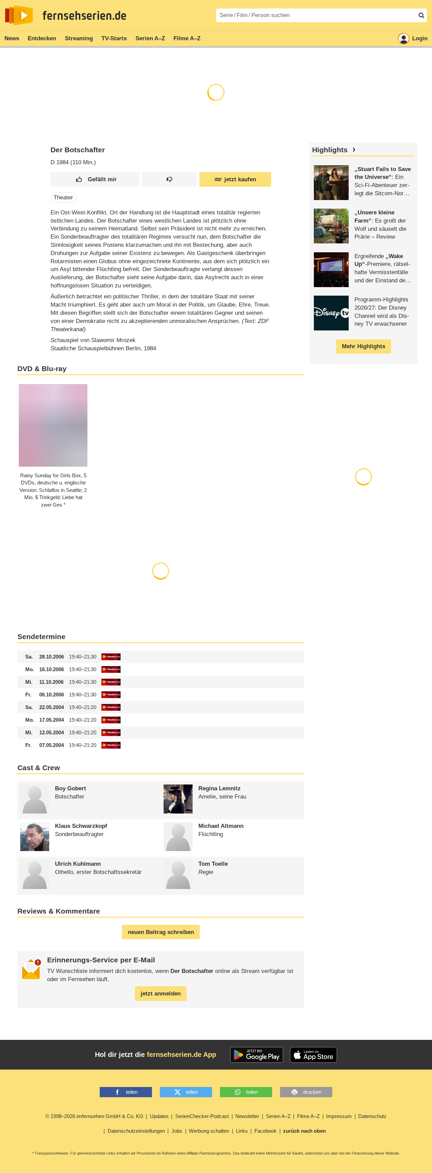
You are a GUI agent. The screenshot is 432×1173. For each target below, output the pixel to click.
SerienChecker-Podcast (202, 1116)
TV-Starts (114, 38)
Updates (159, 1116)
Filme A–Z (186, 38)
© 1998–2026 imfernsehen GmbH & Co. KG (94, 1116)
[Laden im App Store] (313, 1055)
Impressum (339, 1116)
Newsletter (247, 1116)
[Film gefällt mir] (95, 179)
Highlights (330, 150)
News (11, 38)
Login (420, 38)
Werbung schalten (209, 1131)
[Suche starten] (421, 15)
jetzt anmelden (161, 993)
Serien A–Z (150, 38)
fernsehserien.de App (181, 1054)
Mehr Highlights (363, 346)
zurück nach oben (304, 1131)
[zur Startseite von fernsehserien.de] (19, 15)
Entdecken (42, 38)
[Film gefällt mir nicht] (169, 179)
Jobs (176, 1131)
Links (242, 1131)
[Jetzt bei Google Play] (256, 1055)
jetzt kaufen (240, 179)
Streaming (79, 38)
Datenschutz (372, 1116)
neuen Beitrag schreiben (161, 932)
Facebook (265, 1131)
